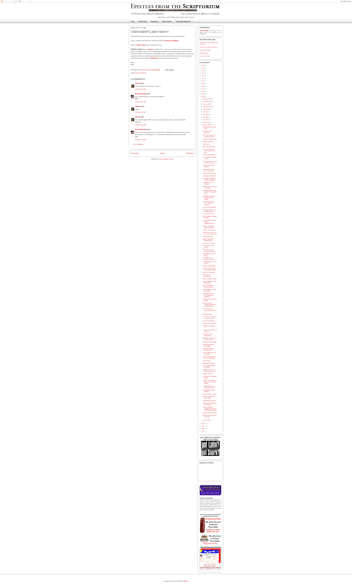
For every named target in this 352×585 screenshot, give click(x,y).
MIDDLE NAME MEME (209, 266)
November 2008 (207, 101)
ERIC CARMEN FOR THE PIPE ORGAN (210, 282)
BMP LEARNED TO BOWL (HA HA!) (210, 217)
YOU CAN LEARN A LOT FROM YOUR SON (209, 136)
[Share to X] (169, 70)
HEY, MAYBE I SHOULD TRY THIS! (209, 353)
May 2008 (205, 117)
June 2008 (205, 114)
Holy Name (153, 58)
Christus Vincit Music (205, 50)
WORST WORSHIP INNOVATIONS (208, 240)
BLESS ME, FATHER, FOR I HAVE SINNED (210, 339)
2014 (203, 81)
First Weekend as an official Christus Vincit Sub (210, 317)
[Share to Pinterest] (173, 70)
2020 (203, 65)
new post (150, 49)
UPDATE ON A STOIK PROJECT (208, 166)
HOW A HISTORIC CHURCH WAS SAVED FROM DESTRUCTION (210, 408)
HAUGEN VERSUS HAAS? (210, 139)
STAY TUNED (206, 361)
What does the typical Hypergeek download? (209, 250)
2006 (203, 426)
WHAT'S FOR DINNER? (209, 207)
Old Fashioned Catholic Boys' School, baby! (209, 170)
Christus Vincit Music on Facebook (208, 47)
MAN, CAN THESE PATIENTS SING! (208, 286)
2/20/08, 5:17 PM (140, 112)
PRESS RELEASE (207, 314)
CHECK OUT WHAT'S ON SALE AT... (210, 330)
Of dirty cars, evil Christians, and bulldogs (210, 187)
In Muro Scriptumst (208, 142)
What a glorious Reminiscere (207, 275)
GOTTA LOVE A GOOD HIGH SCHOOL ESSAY (209, 269)
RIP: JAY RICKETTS (208, 236)
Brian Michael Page (141, 94)
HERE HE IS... (206, 144)
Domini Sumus (141, 45)
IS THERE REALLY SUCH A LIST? (210, 262)
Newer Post (135, 153)
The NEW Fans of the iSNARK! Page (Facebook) (209, 43)
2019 (203, 68)
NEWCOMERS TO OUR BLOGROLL (209, 290)
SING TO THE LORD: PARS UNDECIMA (208, 226)
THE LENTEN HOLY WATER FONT (208, 349)
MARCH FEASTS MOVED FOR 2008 (210, 416)
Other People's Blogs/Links (183, 21)
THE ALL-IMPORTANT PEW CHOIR (209, 397)
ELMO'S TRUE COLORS (209, 173)
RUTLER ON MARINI (208, 321)
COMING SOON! (207, 374)
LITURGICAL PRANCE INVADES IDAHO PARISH (209, 197)
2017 (203, 73)
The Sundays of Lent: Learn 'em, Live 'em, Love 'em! (210, 233)
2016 (203, 76)
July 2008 (205, 112)
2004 (203, 431)
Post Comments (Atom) (166, 159)
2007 (203, 423)
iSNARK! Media (204, 53)
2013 (203, 84)
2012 (203, 86)
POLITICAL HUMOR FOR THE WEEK (210, 404)
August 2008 (206, 109)
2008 (203, 96)
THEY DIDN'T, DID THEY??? (208, 246)
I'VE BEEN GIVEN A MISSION (208, 183)
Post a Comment (138, 144)
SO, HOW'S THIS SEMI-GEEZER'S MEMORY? (209, 179)
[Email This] (166, 70)
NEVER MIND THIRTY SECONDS (209, 366)
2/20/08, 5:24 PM (140, 140)
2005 (203, 428)
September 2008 (207, 107)
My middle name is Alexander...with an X (209, 258)
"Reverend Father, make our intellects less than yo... (210, 162)
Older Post (190, 153)
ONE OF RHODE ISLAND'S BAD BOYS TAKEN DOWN (209, 304)
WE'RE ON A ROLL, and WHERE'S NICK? (209, 210)
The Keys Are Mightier (171, 41)
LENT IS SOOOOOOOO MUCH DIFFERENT (209, 357)
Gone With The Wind (208, 214)
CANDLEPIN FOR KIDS (209, 400)
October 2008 (206, 104)
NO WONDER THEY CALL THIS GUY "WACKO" (208, 203)
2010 (203, 91)
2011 (203, 89)
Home (133, 21)
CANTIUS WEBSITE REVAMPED (208, 345)
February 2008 (207, 125)
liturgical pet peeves (140, 73)
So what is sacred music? (209, 243)
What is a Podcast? (167, 21)
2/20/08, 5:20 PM (140, 125)
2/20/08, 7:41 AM (140, 102)
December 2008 (207, 99)
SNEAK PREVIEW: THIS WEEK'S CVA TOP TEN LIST (210, 192)
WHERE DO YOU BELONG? (207, 132)
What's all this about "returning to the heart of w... (210, 310)
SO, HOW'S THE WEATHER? (207, 334)
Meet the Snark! (143, 21)
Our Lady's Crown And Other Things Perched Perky (209, 150)
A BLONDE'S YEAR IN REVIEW (209, 391)
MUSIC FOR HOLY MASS (210, 279)
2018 (203, 71)
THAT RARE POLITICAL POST (209, 127)
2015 (203, 78)
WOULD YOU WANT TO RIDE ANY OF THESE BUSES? (209, 382)
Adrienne (138, 83)
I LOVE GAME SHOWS (209, 155)
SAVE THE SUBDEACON (209, 176)
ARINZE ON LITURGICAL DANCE (210, 300)
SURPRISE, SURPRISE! (209, 363)
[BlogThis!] (167, 70)
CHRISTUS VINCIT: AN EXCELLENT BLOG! (209, 370)
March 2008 (206, 122)
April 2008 (206, 120)
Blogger (186, 581)
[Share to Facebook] (171, 70)
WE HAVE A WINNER (209, 272)
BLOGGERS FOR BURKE (209, 342)
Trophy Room (154, 21)
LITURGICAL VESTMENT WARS (210, 377)
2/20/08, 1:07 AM (140, 89)
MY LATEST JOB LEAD (209, 147)
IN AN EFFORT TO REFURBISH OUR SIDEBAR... (208, 295)
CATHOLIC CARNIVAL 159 (209, 326)
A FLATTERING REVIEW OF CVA (210, 158)
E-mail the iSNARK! (205, 56)
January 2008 (206, 420)
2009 (203, 94)
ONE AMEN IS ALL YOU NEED (209, 254)
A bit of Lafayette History (209, 230)
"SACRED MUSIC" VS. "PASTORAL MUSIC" (209, 386)
